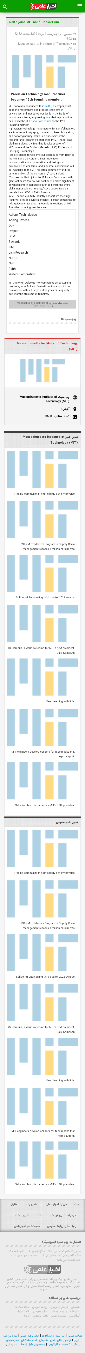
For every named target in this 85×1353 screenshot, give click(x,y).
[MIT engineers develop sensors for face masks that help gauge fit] (42, 745)
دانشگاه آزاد (23, 1311)
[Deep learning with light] (42, 694)
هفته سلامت (22, 1307)
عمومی (68, 34)
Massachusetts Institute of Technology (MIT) (46, 46)
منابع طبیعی (39, 1311)
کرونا (27, 1315)
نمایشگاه (74, 1311)
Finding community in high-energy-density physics (44, 494)
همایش (75, 1307)
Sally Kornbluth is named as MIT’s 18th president (45, 805)
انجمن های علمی (29, 1335)
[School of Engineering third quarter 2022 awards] (42, 591)
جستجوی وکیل (36, 1344)
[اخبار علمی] (42, 6)
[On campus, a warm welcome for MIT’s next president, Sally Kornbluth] (42, 641)
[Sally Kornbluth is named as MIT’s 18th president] (42, 798)
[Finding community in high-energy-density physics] (42, 487)
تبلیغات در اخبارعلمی (27, 1226)
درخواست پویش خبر (63, 1215)
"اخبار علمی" (70, 1279)
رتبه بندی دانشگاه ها (53, 1335)
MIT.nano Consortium (39, 121)
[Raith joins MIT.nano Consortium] (42, 72)
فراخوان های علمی (60, 1340)
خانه (76, 1204)
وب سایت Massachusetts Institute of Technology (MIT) (44, 399)
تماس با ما (32, 1204)
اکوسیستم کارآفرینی (58, 1344)
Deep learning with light (60, 701)
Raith (48, 106)
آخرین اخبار (22, 1215)
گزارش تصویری (59, 1307)
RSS (39, 1215)
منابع (14, 1204)
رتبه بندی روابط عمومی (61, 1226)
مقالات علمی (74, 1335)
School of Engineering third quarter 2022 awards (45, 597)
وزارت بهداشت (58, 1311)
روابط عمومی (39, 1307)
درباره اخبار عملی (56, 1204)
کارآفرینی (74, 1315)
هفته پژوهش (40, 1315)
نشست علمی (58, 1315)
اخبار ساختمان (28, 1340)
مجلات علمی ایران (15, 1344)
